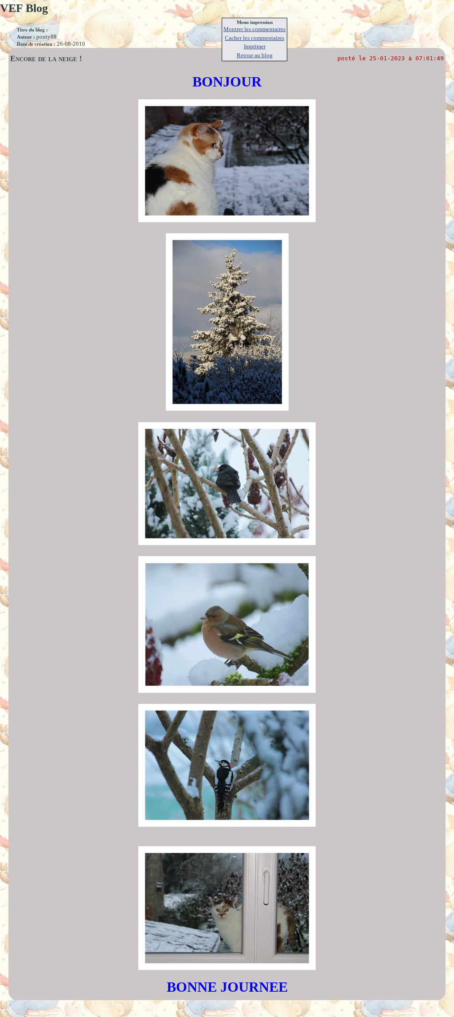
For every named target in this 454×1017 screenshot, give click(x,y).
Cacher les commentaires (254, 38)
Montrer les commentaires (254, 29)
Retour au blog (255, 55)
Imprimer (255, 46)
